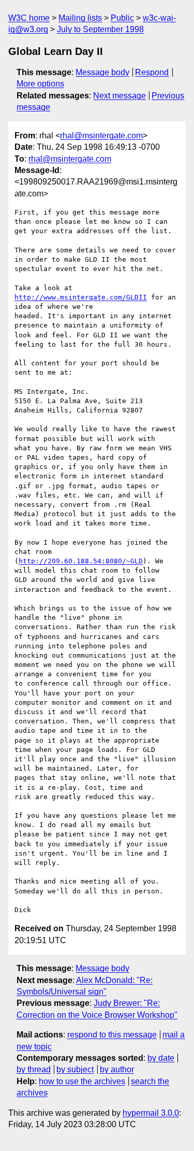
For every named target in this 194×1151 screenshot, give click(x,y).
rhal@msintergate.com (101, 135)
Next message (119, 95)
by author (117, 1069)
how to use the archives (82, 1081)
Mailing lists (80, 17)
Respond (152, 72)
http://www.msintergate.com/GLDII (80, 297)
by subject (75, 1069)
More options (40, 83)
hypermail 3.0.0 (151, 1113)
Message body (102, 72)
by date (160, 1058)
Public (122, 17)
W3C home (29, 17)
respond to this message (112, 1034)
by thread (34, 1069)
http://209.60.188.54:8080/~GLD (81, 561)
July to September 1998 (100, 29)
